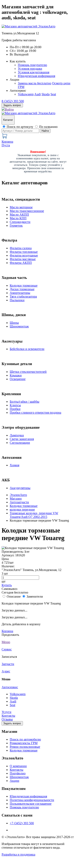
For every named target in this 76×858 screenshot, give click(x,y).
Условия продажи (30, 68)
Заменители (35, 596)
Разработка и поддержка (18, 854)
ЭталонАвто (18, 495)
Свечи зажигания (22, 439)
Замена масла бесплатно (34, 83)
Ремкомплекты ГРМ (23, 743)
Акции (14, 780)
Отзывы (7, 719)
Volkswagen (26, 94)
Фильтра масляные (23, 259)
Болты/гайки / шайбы (24, 401)
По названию (48, 126)
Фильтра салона (21, 248)
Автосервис (10, 687)
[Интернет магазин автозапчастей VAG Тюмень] (28, 26)
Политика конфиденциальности (32, 800)
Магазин (16, 498)
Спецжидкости (20, 222)
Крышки (16, 375)
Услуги (6, 712)
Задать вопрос (12, 723)
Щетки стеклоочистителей (28, 371)
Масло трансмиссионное (27, 211)
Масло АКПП (19, 214)
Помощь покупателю (32, 65)
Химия (14, 465)
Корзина (7, 631)
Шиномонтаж (19, 326)
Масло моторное (21, 207)
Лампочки (17, 435)
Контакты (8, 715)
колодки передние (22, 509)
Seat (53, 94)
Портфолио (18, 773)
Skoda (46, 94)
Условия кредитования (33, 72)
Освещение (18, 379)
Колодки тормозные (23, 285)
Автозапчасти (19, 502)
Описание (14, 596)
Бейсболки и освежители (27, 349)
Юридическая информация (36, 76)
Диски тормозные (22, 289)
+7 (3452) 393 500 (22, 823)
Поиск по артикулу (20, 126)
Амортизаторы (20, 293)
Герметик (16, 225)
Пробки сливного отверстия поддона (35, 412)
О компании (18, 766)
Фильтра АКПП (21, 262)
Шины (14, 322)
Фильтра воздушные (24, 255)
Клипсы (15, 405)
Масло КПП (18, 218)
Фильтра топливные (24, 251)
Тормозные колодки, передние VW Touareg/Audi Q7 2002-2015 (34, 515)
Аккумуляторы (20, 488)
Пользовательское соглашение (30, 803)
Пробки (15, 409)
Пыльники (17, 300)
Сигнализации (20, 442)
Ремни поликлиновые (25, 746)
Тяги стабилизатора (23, 296)
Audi (37, 94)
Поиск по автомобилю (25, 739)
